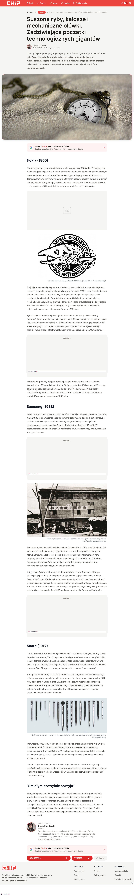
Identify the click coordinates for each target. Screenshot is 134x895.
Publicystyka (81, 3)
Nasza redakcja (121, 871)
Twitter (78, 858)
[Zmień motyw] (124, 3)
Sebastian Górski (39, 45)
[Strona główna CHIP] (13, 3)
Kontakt (118, 875)
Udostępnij (35, 858)
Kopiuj (101, 858)
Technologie (79, 871)
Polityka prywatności (123, 879)
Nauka (67, 3)
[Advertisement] (67, 355)
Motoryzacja (79, 879)
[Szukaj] (130, 3)
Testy (42, 3)
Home (32, 12)
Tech (31, 3)
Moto (55, 3)
